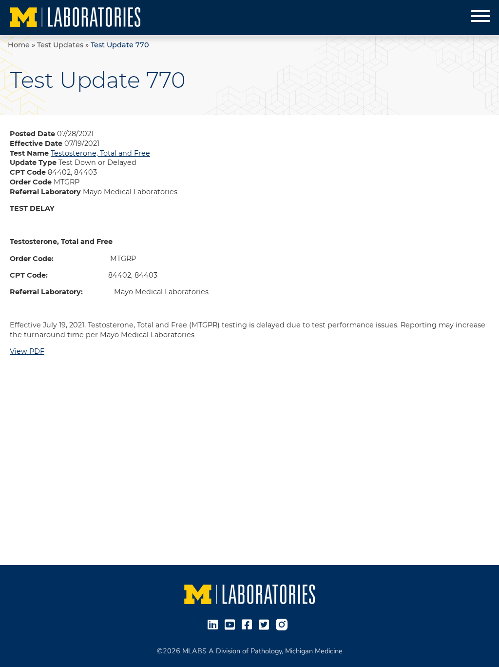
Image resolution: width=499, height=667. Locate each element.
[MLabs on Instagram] (283, 624)
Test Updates (60, 44)
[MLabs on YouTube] (232, 624)
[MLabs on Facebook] (249, 624)
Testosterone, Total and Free (100, 153)
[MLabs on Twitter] (266, 624)
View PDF (27, 351)
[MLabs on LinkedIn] (215, 624)
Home (19, 44)
